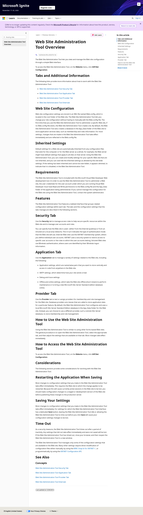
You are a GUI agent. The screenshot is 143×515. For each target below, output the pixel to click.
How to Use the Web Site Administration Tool (126, 64)
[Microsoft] (4, 18)
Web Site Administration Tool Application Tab (57, 93)
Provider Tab (122, 60)
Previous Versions (48, 35)
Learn (38, 35)
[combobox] (14, 37)
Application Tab (123, 57)
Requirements (123, 49)
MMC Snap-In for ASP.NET (84, 448)
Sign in (138, 18)
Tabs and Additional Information (125, 40)
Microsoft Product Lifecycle (65, 25)
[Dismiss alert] (138, 4)
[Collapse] (26, 33)
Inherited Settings (124, 46)
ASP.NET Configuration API (71, 451)
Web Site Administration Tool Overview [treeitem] (14, 43)
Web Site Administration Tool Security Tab (55, 89)
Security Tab (122, 54)
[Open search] (133, 18)
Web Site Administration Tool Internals (54, 102)
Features (121, 52)
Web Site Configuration (126, 43)
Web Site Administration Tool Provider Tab (56, 98)
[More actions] (106, 35)
